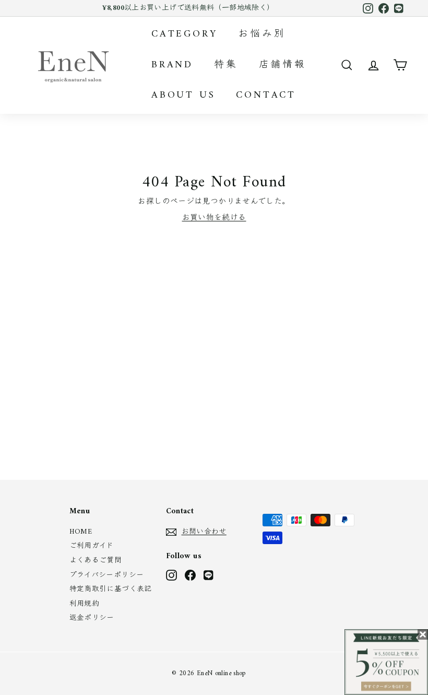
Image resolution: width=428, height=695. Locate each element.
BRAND (172, 65)
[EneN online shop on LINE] (209, 575)
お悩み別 (262, 34)
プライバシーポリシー (106, 575)
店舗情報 (282, 65)
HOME (80, 531)
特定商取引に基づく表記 (110, 589)
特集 (226, 65)
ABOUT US (183, 95)
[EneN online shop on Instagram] (171, 575)
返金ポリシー (91, 618)
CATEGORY (184, 34)
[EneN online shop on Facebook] (190, 575)
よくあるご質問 (95, 560)
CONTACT (266, 95)
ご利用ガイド (91, 545)
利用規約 (84, 603)
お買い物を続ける (214, 218)
